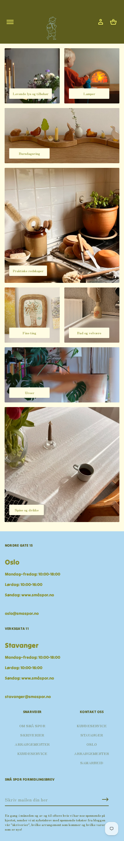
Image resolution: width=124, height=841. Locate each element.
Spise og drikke (27, 509)
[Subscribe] (105, 799)
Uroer (29, 392)
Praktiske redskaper (28, 270)
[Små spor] (49, 26)
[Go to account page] (100, 22)
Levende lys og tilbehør (30, 93)
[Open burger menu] (10, 22)
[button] (113, 22)
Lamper (89, 93)
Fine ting (29, 332)
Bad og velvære (89, 332)
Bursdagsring (29, 153)
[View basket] (113, 22)
